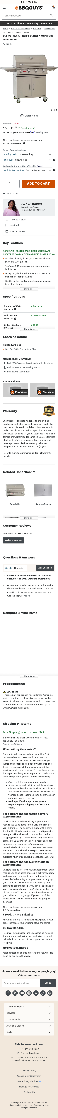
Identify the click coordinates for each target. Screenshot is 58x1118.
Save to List (12, 193)
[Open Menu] (4, 7)
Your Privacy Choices (27, 1081)
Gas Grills (37, 28)
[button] (29, 1006)
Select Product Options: (14, 150)
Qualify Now (42, 132)
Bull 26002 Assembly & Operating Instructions (30, 363)
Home (5, 28)
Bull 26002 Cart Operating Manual (24, 367)
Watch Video (31, 115)
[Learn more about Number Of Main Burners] (15, 309)
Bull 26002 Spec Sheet (18, 371)
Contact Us (29, 1092)
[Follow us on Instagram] (29, 993)
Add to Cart (38, 183)
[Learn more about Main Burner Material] (15, 318)
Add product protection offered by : (23, 166)
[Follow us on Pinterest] (36, 993)
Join (48, 983)
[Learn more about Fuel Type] (54, 159)
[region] (29, 81)
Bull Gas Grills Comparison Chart (21, 349)
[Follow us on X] (15, 993)
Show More (29, 289)
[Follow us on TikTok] (42, 993)
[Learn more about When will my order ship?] (23, 143)
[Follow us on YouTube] (22, 993)
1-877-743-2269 (29, 2)
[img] (29, 79)
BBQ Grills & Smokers (20, 28)
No (29, 596)
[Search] (51, 15)
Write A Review (13, 540)
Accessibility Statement (29, 1076)
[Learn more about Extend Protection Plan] (54, 170)
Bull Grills (7, 44)
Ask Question (45, 568)
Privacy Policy (29, 1070)
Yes (25, 596)
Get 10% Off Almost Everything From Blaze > (29, 23)
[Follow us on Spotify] (49, 993)
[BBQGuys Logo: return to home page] (29, 7)
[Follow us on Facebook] (8, 993)
